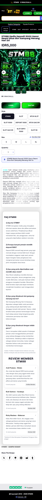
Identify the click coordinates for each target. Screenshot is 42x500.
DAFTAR (31, 105)
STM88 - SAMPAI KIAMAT (11, 447)
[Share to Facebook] (9, 458)
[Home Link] (13, 11)
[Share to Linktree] (15, 458)
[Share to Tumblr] (32, 458)
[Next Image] (38, 72)
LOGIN (27, 13)
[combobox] (21, 18)
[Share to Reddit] (26, 458)
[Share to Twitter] (4, 458)
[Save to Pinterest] (21, 458)
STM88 (5, 170)
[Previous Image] (3, 72)
